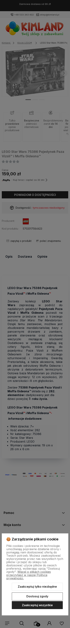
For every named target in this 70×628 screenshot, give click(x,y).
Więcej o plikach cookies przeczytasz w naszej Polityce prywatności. (28, 575)
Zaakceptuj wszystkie (37, 605)
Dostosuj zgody (37, 596)
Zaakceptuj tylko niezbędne (37, 586)
